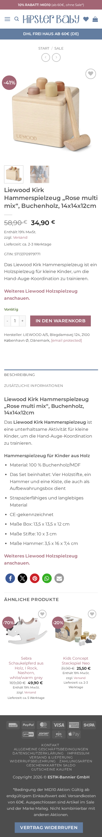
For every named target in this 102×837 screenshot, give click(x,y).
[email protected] (66, 340)
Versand (20, 237)
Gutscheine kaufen (51, 769)
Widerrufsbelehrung (33, 761)
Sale (59, 48)
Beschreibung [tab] (19, 375)
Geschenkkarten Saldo (50, 765)
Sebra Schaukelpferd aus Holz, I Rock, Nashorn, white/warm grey (26, 668)
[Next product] (45, 57)
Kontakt (50, 745)
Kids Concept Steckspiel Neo (76, 660)
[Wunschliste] (86, 19)
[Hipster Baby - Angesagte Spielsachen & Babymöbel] (51, 19)
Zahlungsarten (75, 761)
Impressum (78, 753)
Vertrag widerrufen (49, 827)
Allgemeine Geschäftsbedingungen (51, 749)
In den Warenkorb (60, 320)
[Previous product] (56, 57)
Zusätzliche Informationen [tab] (33, 386)
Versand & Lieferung (51, 757)
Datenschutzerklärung (38, 753)
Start (43, 48)
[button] (7, 19)
